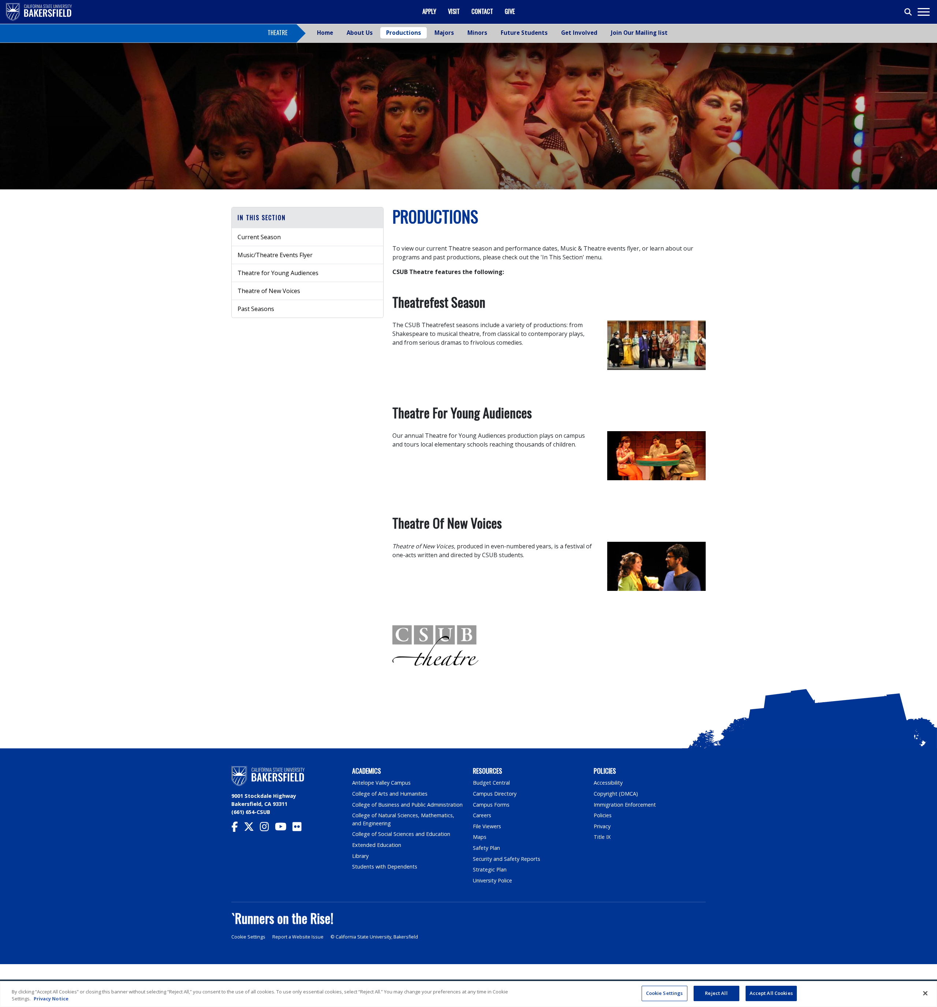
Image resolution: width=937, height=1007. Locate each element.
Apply (429, 11)
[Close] (925, 993)
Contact (482, 11)
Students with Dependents (384, 866)
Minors (477, 32)
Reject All (716, 993)
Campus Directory (494, 793)
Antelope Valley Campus (381, 782)
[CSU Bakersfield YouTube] (283, 828)
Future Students (524, 32)
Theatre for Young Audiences (278, 273)
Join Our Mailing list (639, 32)
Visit (454, 11)
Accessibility (608, 782)
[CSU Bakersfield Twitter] (252, 828)
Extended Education (376, 844)
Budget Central (491, 782)
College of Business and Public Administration (407, 804)
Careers (482, 815)
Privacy (602, 826)
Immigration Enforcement (625, 804)
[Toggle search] (908, 12)
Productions (403, 32)
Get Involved (579, 32)
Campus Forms (491, 804)
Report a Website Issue (298, 937)
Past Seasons (256, 309)
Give (510, 11)
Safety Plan (486, 847)
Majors (444, 32)
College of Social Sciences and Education (401, 833)
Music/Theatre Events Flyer (275, 255)
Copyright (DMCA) (616, 793)
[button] (307, 217)
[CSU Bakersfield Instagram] (267, 828)
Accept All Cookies (771, 993)
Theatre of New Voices (269, 291)
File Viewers (487, 826)
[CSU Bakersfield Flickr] (299, 828)
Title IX (602, 836)
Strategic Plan (490, 869)
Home (325, 32)
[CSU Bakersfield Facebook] (237, 828)
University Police (492, 880)
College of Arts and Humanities (390, 793)
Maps (479, 836)
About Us (360, 32)
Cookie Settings (248, 937)
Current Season (259, 237)
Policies (603, 815)
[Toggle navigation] (923, 12)
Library (360, 855)
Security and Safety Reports (506, 858)
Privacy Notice (51, 999)
